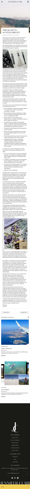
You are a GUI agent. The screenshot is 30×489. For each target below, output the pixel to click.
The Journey (5, 389)
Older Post (6, 312)
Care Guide (15, 462)
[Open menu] (3, 2)
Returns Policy (15, 442)
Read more (3, 355)
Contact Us (15, 456)
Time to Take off (6, 348)
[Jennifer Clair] (15, 427)
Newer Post (24, 312)
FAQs (15, 459)
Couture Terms (15, 450)
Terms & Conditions (15, 440)
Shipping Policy (15, 445)
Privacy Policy (15, 437)
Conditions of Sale (15, 448)
